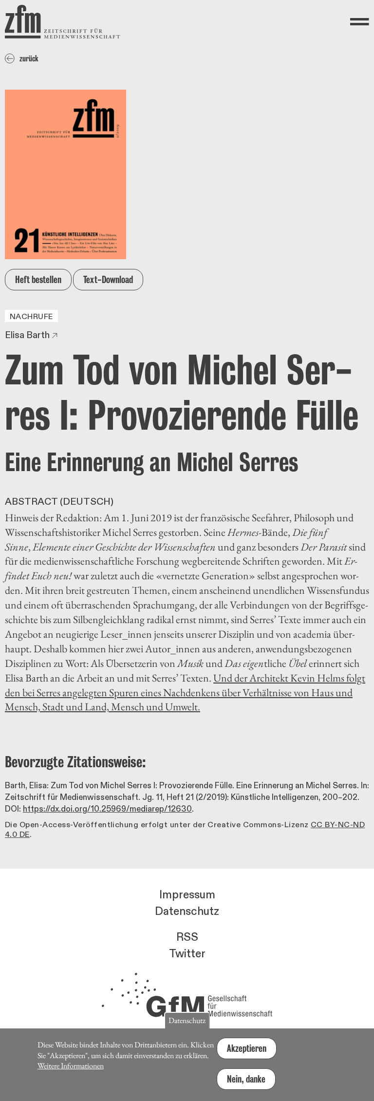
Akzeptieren (246, 1048)
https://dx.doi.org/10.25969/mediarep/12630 (107, 809)
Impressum (187, 895)
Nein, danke (246, 1079)
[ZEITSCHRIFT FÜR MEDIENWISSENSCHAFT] (62, 21)
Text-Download (108, 279)
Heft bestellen (38, 279)
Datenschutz (187, 911)
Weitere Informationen (70, 1066)
